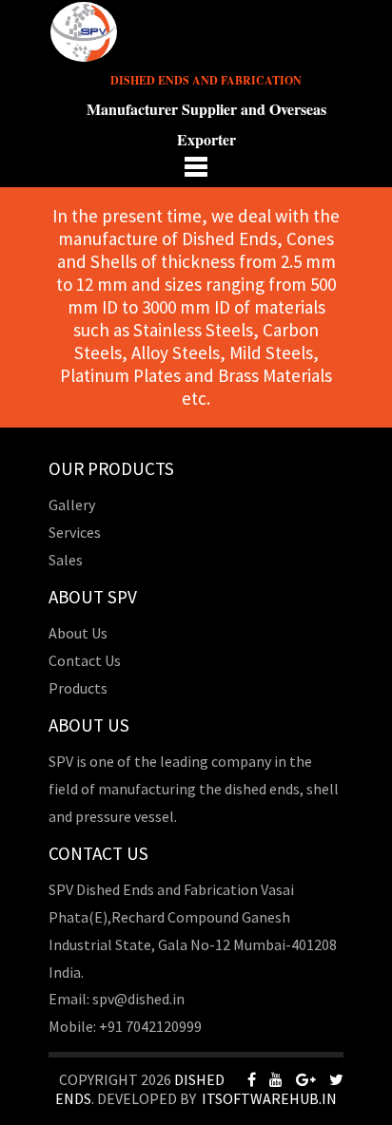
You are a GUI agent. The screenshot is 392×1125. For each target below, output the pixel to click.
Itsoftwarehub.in (269, 1098)
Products (78, 687)
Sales (66, 559)
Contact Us (85, 660)
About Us (78, 632)
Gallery (72, 504)
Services (75, 532)
